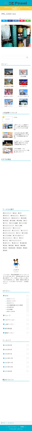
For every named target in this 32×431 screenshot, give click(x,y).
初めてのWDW (17, 311)
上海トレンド (15, 243)
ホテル (22, 238)
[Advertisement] (16, 402)
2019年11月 (16, 362)
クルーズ (16, 315)
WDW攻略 (24, 218)
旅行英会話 (16, 328)
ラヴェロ (6, 240)
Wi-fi (26, 220)
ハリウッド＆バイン (8, 238)
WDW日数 (6, 220)
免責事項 (22, 426)
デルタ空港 (25, 233)
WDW (16, 296)
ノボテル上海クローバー (19, 235)
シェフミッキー (16, 230)
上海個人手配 (24, 243)
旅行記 (17, 245)
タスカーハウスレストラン (9, 233)
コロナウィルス (16, 320)
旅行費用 (23, 245)
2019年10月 (16, 367)
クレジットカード (7, 228)
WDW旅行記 (17, 307)
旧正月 (5, 248)
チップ (19, 233)
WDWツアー (23, 215)
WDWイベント (17, 299)
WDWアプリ (6, 215)
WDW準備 (13, 220)
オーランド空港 (24, 223)
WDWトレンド (7, 218)
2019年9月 (16, 371)
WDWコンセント (15, 215)
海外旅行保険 (12, 248)
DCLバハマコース (7, 213)
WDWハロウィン (16, 218)
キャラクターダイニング (9, 225)
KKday (15, 213)
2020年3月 (16, 345)
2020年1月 (16, 354)
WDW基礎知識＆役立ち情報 (17, 305)
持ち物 (5, 245)
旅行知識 (11, 245)
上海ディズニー (7, 243)
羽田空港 (19, 248)
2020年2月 (16, 349)
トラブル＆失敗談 (7, 235)
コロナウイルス (7, 230)
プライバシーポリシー (12, 426)
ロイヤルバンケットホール (16, 240)
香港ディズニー (16, 333)
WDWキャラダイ (17, 301)
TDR (20, 213)
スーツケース (24, 230)
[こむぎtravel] (16, 4)
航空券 (25, 248)
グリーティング (17, 228)
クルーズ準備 (19, 225)
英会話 (5, 250)
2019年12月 (16, 358)
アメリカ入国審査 (14, 223)
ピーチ (16, 238)
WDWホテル (17, 303)
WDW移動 (20, 220)
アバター (6, 223)
